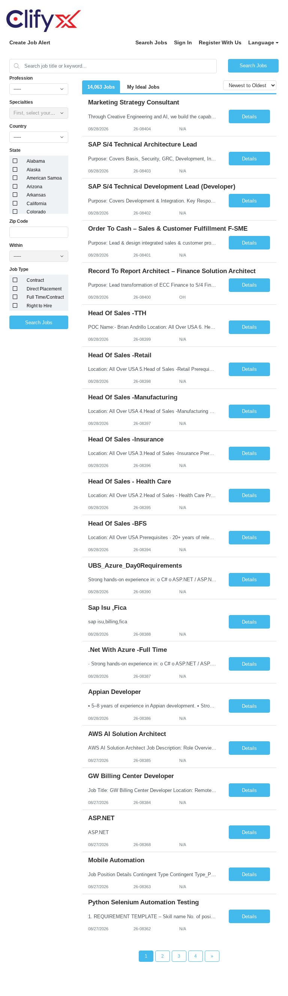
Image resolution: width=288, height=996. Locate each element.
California (36, 203)
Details (249, 116)
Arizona (34, 186)
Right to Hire (39, 305)
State (15, 150)
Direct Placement (44, 289)
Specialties (21, 102)
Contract (35, 280)
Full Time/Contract (45, 297)
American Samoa (44, 178)
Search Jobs (151, 42)
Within (15, 245)
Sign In (183, 42)
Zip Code (18, 221)
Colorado (36, 212)
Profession (21, 78)
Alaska (33, 169)
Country (18, 126)
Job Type (18, 269)
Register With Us (220, 42)
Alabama (36, 161)
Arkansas (36, 195)
